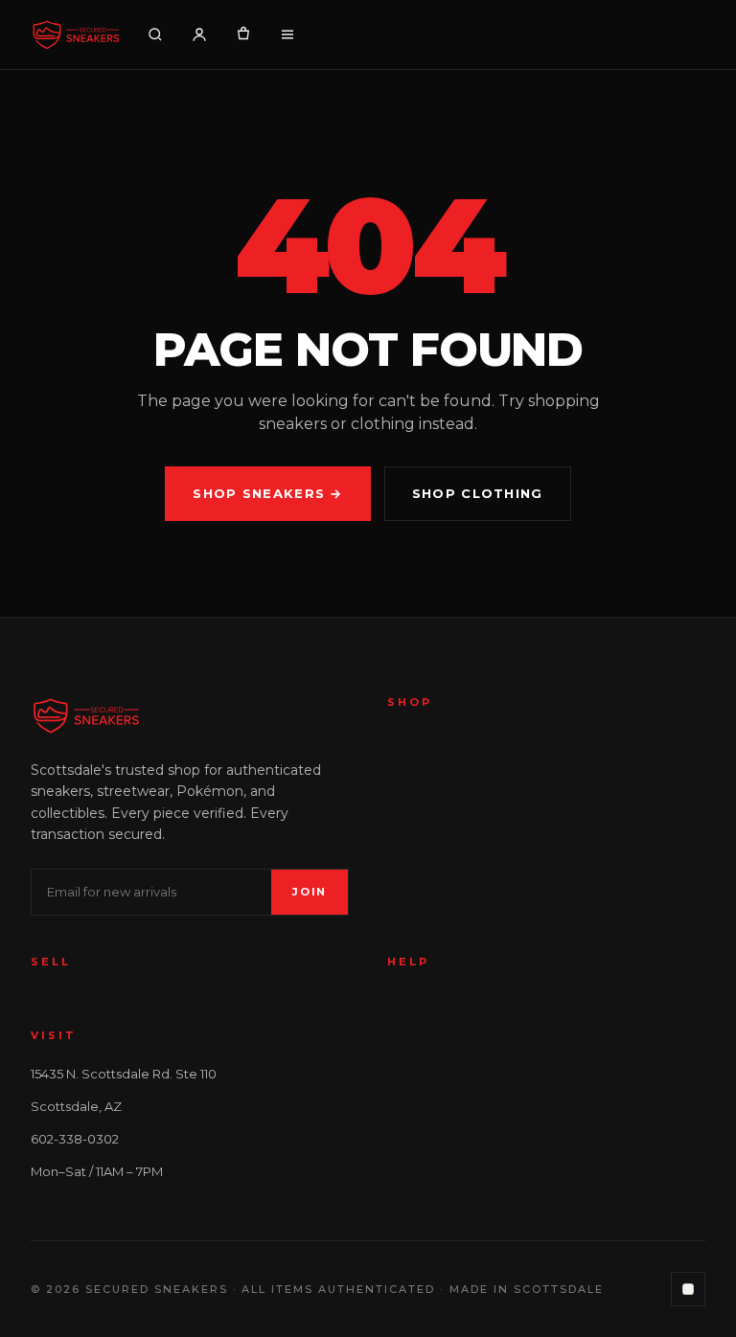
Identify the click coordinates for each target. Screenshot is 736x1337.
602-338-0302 (75, 1138)
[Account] (199, 34)
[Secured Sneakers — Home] (76, 34)
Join (309, 891)
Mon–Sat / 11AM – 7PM (97, 1171)
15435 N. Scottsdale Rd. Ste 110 (124, 1073)
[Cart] (243, 34)
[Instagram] (688, 1289)
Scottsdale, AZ (76, 1106)
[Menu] (287, 34)
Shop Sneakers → (268, 493)
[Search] (155, 34)
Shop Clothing (477, 493)
